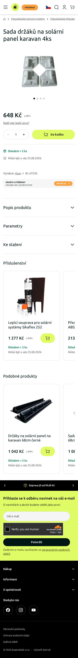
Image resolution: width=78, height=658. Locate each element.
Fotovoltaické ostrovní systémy (28, 19)
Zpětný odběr (10, 642)
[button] (16, 123)
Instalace (30, 7)
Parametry (12, 226)
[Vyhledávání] (56, 7)
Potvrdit (36, 542)
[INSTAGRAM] (21, 610)
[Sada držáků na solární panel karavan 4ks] (39, 71)
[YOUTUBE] (33, 610)
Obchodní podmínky (14, 629)
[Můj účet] (64, 7)
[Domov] (15, 7)
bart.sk (47, 650)
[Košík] (72, 7)
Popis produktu (17, 207)
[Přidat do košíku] (47, 338)
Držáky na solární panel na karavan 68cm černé (29, 438)
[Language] (48, 7)
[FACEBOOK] (8, 610)
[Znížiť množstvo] (8, 134)
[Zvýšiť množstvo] (24, 134)
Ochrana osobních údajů (16, 635)
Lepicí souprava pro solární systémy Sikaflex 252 (30, 325)
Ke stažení (12, 244)
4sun (18, 173)
